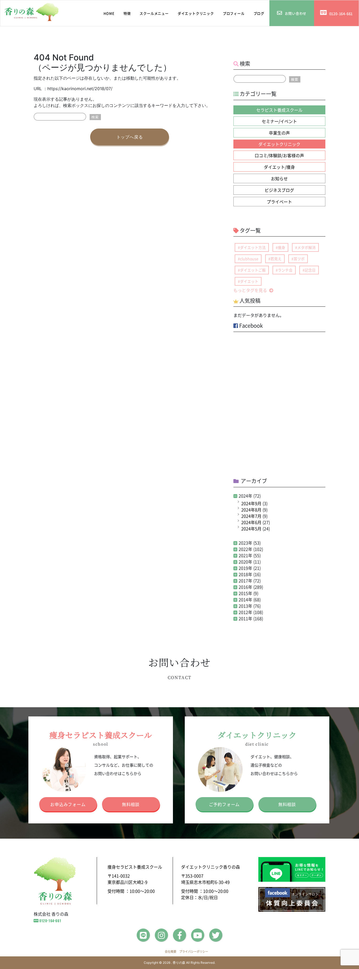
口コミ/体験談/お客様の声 (279, 155)
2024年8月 (251, 509)
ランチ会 (285, 270)
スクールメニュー (154, 13)
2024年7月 (251, 516)
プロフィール (234, 13)
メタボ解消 (306, 247)
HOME (107, 13)
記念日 (310, 270)
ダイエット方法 (253, 247)
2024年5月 (251, 528)
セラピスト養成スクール (279, 110)
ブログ (259, 13)
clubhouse (249, 258)
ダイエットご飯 (253, 270)
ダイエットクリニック (196, 13)
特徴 (127, 13)
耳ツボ (299, 258)
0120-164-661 (341, 13)
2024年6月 (251, 522)
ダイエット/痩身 (279, 167)
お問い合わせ (296, 13)
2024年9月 (251, 503)
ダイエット (249, 281)
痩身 (281, 247)
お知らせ (279, 178)
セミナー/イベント (279, 121)
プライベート (279, 201)
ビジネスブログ (279, 190)
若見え (275, 258)
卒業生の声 (279, 133)
